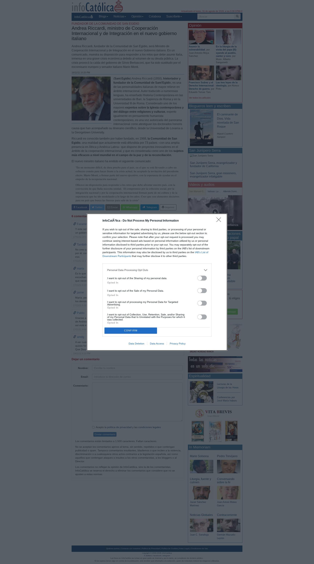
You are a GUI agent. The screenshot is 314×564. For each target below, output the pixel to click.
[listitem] (157, 270)
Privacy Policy (178, 343)
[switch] (202, 278)
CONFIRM (131, 330)
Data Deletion (136, 343)
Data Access (157, 343)
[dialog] (157, 282)
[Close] (219, 220)
